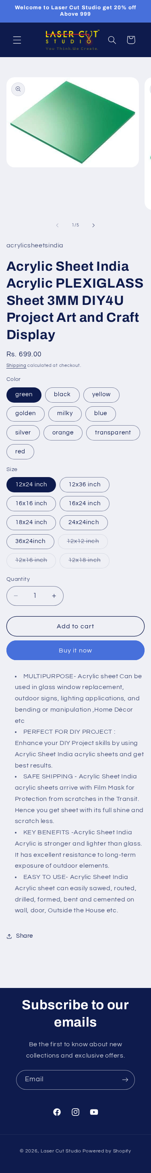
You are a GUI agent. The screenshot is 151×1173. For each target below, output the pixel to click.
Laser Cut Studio (61, 1151)
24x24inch (83, 522)
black (62, 394)
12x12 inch (87, 543)
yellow (101, 394)
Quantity (18, 579)
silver (23, 433)
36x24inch (30, 541)
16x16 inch (31, 503)
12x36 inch (84, 485)
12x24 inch (31, 485)
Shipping (16, 365)
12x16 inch (35, 562)
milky (65, 413)
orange (63, 433)
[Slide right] (94, 225)
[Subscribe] (125, 1080)
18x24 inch (31, 522)
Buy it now (75, 650)
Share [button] (24, 936)
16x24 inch (84, 503)
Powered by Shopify (107, 1151)
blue (100, 413)
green (24, 394)
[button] (17, 40)
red (20, 452)
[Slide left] (57, 225)
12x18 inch (89, 562)
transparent (113, 433)
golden (25, 413)
